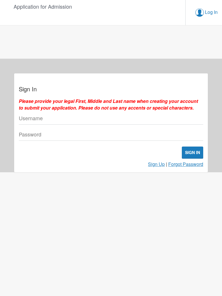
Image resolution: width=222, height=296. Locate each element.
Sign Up (156, 164)
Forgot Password (185, 164)
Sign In (192, 152)
